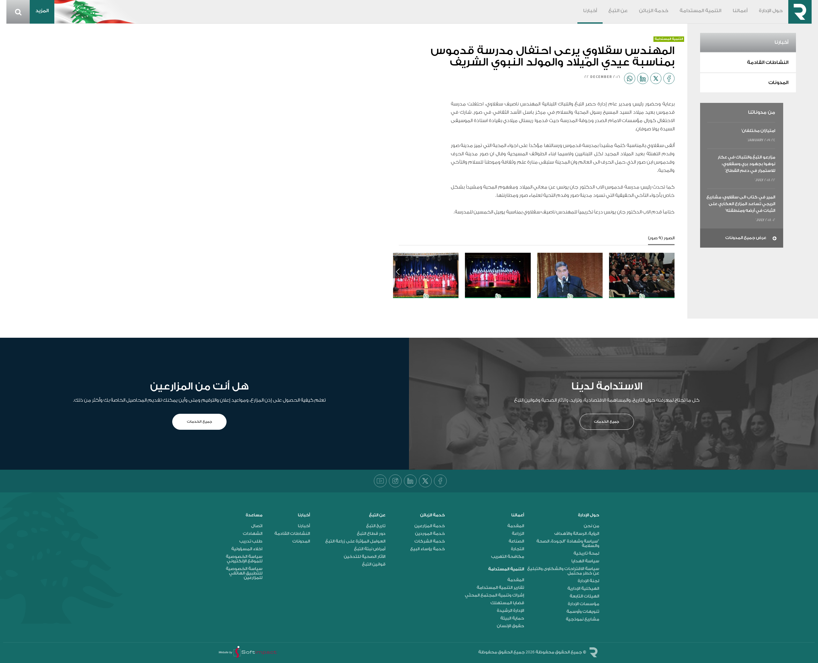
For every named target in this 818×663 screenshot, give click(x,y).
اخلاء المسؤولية (246, 549)
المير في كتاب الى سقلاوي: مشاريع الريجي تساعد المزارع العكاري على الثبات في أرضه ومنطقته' (740, 204)
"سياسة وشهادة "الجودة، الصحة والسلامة (567, 543)
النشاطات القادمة (767, 62)
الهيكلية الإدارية (583, 588)
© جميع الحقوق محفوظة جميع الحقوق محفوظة (532, 652)
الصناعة (516, 541)
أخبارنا (590, 10)
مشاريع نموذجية (582, 619)
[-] (642, 275)
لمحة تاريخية (586, 553)
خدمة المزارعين (429, 526)
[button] (398, 272)
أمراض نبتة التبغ (369, 549)
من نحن (591, 526)
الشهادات (252, 533)
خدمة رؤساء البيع (427, 549)
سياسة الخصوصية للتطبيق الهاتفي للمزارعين (244, 573)
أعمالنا (740, 10)
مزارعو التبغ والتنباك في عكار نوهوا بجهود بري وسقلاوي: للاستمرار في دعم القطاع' (746, 164)
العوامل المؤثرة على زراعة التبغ (355, 541)
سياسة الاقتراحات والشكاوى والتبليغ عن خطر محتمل (563, 571)
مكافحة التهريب (507, 556)
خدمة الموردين (430, 533)
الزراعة (518, 533)
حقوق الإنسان (510, 626)
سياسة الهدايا (585, 561)
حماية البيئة (512, 618)
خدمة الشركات (429, 541)
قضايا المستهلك (507, 603)
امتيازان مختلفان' (758, 130)
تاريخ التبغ (375, 526)
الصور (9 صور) (661, 237)
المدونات (778, 82)
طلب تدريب (250, 541)
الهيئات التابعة (584, 596)
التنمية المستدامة (700, 10)
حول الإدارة (771, 10)
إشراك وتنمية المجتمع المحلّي (494, 595)
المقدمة (515, 526)
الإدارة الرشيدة (510, 610)
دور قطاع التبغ (371, 533)
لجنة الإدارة (588, 581)
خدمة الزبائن (653, 10)
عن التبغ (618, 10)
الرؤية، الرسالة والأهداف (576, 533)
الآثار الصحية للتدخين (364, 556)
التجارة (517, 549)
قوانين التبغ (373, 564)
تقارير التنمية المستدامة (500, 587)
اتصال (256, 526)
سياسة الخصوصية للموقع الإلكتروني (244, 558)
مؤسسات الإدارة (583, 604)
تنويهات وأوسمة (583, 611)
